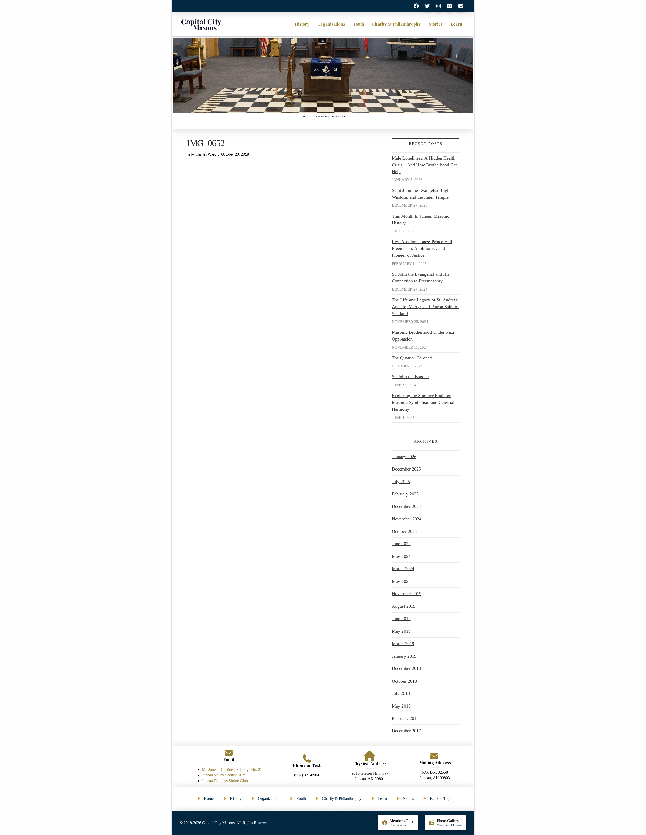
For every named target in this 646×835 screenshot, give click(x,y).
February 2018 (405, 718)
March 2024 (403, 568)
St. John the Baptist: (410, 376)
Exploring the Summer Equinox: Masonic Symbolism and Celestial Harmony (423, 402)
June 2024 (401, 543)
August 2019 (403, 606)
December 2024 (406, 506)
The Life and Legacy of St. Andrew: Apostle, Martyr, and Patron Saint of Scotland (425, 306)
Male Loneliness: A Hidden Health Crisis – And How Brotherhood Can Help (425, 164)
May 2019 (401, 631)
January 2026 (404, 456)
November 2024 (406, 518)
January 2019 (404, 656)
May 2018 (401, 706)
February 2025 (405, 494)
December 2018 (406, 668)
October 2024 (404, 531)
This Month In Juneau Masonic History (420, 219)
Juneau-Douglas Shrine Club (225, 781)
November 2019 (406, 593)
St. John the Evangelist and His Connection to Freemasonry (420, 277)
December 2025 (406, 469)
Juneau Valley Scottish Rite (223, 775)
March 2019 (403, 643)
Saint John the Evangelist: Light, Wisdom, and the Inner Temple (422, 194)
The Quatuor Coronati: (413, 357)
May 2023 (401, 581)
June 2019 (401, 618)
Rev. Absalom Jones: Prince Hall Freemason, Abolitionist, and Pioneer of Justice (422, 248)
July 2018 (401, 693)
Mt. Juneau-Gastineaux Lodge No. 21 (232, 769)
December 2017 (406, 730)
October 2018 (404, 681)
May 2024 (401, 556)
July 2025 (401, 481)
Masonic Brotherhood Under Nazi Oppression (423, 336)
